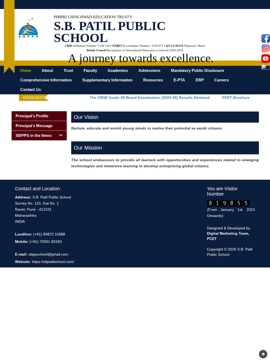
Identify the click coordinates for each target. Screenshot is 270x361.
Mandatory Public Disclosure (197, 70)
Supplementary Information (107, 80)
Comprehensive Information (46, 80)
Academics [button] (118, 70)
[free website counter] (228, 203)
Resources (153, 80)
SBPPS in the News (34, 135)
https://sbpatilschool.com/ (53, 262)
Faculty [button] (90, 70)
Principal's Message (34, 125)
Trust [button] (68, 70)
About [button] (47, 70)
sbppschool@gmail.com (48, 254)
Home (25, 70)
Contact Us (30, 89)
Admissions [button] (149, 70)
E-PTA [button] (179, 80)
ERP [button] (200, 80)
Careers (221, 80)
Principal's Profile (32, 116)
